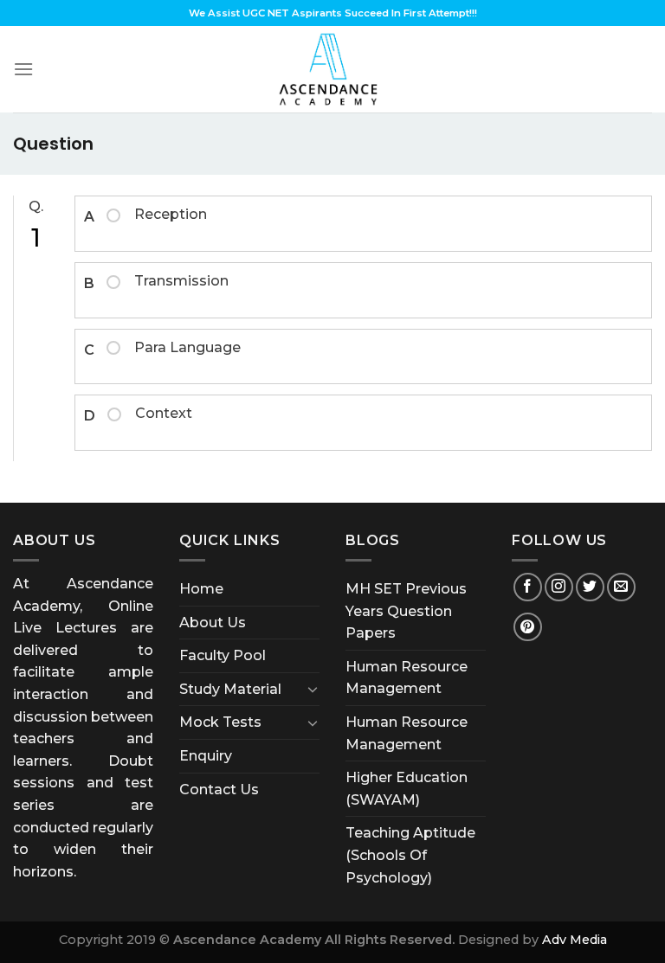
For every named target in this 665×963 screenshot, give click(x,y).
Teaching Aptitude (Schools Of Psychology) (410, 855)
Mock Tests (220, 722)
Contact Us (219, 789)
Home (201, 589)
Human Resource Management (406, 677)
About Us (212, 622)
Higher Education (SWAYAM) (406, 788)
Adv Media (574, 939)
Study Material (230, 689)
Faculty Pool (222, 655)
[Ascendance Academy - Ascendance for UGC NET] (332, 69)
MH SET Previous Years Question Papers (406, 611)
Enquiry (205, 756)
